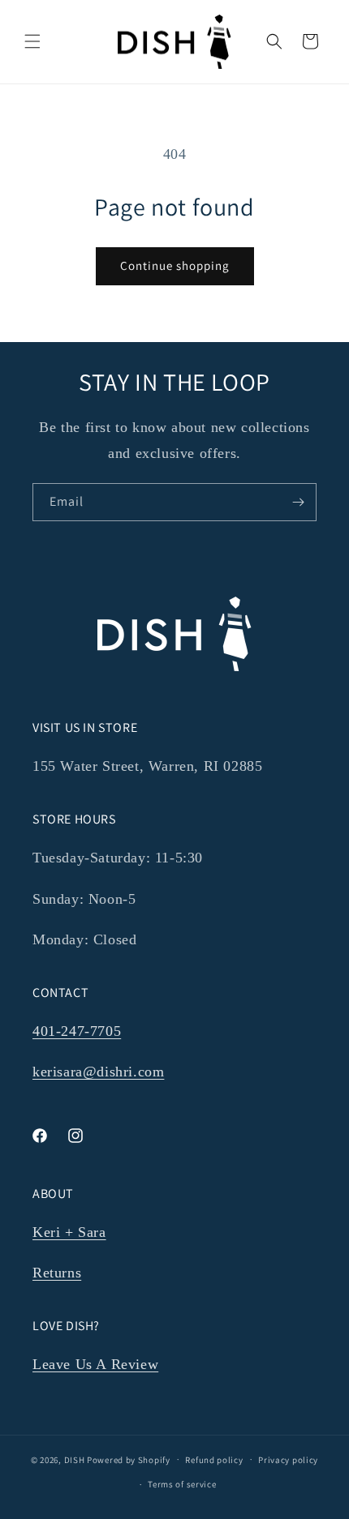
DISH (74, 1459)
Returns (56, 1272)
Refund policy (214, 1460)
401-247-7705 (76, 1031)
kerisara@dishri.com (98, 1071)
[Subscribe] (298, 502)
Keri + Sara (69, 1232)
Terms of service (182, 1484)
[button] (32, 41)
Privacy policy (288, 1460)
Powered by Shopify (128, 1459)
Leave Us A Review (95, 1364)
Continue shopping (175, 265)
